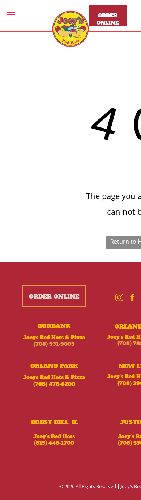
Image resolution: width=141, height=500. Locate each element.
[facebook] (132, 298)
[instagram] (119, 298)
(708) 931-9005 (54, 344)
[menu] (11, 12)
